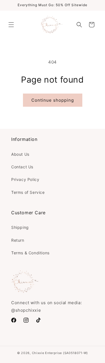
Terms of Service (28, 192)
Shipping (20, 227)
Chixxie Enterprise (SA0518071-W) (60, 353)
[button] (11, 24)
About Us (20, 154)
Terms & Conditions (30, 252)
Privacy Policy (25, 179)
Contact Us (22, 166)
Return (17, 240)
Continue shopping (52, 100)
